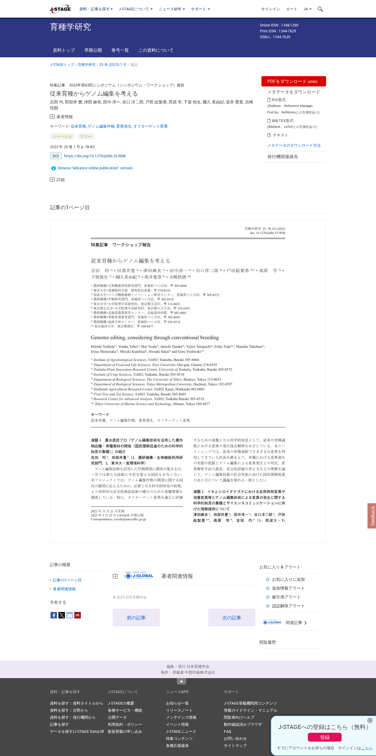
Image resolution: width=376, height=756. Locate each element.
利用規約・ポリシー (125, 724)
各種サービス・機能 (125, 710)
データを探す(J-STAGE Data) (75, 731)
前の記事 (136, 617)
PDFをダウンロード (292, 81)
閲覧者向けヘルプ (239, 717)
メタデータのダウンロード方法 (294, 145)
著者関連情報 (64, 588)
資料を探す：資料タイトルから (76, 703)
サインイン (270, 8)
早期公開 (93, 50)
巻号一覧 (120, 50)
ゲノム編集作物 (101, 126)
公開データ (117, 717)
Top (181, 681)
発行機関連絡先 (282, 156)
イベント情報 (177, 724)
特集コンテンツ (179, 738)
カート (292, 8)
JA (306, 8)
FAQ (227, 731)
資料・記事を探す (94, 8)
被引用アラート (286, 597)
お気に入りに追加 (288, 579)
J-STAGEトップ (62, 64)
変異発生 (124, 126)
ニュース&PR (170, 8)
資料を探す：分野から (69, 710)
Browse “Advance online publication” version (95, 167)
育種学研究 (86, 64)
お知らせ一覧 (177, 703)
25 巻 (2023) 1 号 (113, 64)
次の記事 (231, 617)
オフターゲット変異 (150, 126)
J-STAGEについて (134, 8)
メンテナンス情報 (181, 717)
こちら (366, 747)
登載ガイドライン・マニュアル (250, 710)
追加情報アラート (288, 588)
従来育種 (78, 126)
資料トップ (64, 50)
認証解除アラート (288, 605)
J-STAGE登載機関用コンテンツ (250, 703)
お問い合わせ (235, 738)
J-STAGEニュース (181, 731)
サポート (199, 8)
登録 (325, 737)
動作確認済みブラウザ (243, 724)
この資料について (156, 50)
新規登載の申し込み (125, 731)
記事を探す (59, 724)
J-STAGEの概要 (121, 703)
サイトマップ (235, 745)
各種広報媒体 (177, 745)
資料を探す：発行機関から (73, 717)
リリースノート (179, 710)
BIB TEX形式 (282, 120)
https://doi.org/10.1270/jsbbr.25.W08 (94, 155)
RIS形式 (279, 99)
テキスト (280, 135)
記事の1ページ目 (67, 580)
